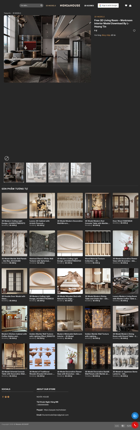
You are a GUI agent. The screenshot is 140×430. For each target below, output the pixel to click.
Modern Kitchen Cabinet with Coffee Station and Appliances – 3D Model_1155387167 (14, 335)
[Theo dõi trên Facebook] (3, 397)
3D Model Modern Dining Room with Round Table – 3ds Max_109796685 (125, 335)
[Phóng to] (7, 158)
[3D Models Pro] (70, 5)
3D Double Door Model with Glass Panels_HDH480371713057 (13, 297)
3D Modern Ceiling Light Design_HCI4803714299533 (41, 297)
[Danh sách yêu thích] (126, 5)
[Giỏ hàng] (130, 5)
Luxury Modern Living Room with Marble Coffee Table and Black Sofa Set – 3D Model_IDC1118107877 (125, 297)
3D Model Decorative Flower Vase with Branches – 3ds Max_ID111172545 (125, 259)
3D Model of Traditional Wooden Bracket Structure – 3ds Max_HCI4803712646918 (42, 373)
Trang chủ (7, 13)
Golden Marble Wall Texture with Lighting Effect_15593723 (42, 335)
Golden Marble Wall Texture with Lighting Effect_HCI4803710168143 (97, 335)
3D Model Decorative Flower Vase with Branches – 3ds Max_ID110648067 (69, 373)
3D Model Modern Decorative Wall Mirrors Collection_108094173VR (70, 222)
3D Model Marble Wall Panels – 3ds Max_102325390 (14, 259)
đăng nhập (106, 35)
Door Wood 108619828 (122, 221)
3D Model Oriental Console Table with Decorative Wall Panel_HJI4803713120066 (13, 373)
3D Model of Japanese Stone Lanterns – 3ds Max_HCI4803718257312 (125, 373)
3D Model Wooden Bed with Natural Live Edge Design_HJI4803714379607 (69, 297)
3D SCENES (89, 5)
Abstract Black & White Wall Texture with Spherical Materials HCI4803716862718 (42, 259)
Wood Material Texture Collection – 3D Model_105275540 (95, 259)
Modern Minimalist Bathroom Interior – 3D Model (69, 335)
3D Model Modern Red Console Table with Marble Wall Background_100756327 (97, 222)
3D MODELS (51, 5)
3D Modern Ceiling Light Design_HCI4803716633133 (69, 259)
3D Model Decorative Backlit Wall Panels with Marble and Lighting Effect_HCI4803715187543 (97, 373)
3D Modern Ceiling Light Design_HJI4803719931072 (13, 222)
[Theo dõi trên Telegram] (8, 397)
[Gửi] (41, 5)
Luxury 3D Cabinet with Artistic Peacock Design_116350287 (39, 222)
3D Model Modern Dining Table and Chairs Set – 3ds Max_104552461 (96, 297)
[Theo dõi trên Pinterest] (6, 397)
